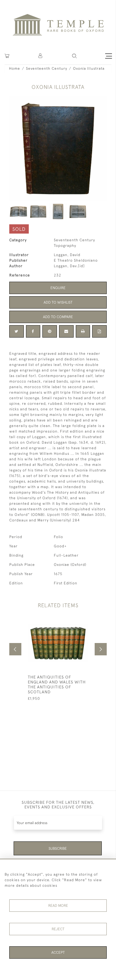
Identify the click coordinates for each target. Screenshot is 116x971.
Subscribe (58, 848)
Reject (58, 929)
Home (14, 68)
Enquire (58, 288)
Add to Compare (58, 317)
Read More (58, 905)
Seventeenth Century (46, 68)
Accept (58, 952)
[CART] (7, 56)
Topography (65, 245)
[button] (40, 56)
